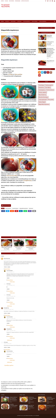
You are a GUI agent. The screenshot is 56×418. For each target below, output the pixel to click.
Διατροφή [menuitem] (19, 21)
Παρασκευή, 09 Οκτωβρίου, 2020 (8, 309)
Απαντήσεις (7, 269)
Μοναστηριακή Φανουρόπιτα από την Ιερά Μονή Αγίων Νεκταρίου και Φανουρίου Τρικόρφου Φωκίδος (51, 52)
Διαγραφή (8, 313)
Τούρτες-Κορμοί (42, 102)
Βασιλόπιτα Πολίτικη (51, 405)
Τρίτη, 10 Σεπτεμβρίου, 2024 (11, 285)
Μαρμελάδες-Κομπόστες (24, 208)
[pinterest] (52, 1)
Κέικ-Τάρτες (48, 87)
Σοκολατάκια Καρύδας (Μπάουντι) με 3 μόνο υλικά (51, 398)
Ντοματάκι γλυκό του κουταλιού (30, 248)
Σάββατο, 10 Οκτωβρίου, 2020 (11, 318)
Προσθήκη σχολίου (8, 365)
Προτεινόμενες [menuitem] (26, 21)
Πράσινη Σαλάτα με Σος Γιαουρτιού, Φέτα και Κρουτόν (13, 398)
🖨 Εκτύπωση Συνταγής (6, 205)
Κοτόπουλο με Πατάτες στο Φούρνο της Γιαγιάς (32, 398)
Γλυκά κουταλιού (50, 89)
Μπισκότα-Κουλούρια (43, 97)
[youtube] (54, 1)
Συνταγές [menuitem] (7, 21)
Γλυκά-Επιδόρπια (15, 208)
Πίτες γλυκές (51, 99)
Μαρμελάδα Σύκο (50, 60)
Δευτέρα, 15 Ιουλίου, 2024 (7, 343)
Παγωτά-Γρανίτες (42, 94)
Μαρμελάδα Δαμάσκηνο (49, 36)
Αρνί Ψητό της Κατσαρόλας (31, 406)
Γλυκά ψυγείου (41, 89)
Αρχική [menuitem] (2, 21)
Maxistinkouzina (7, 258)
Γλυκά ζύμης (41, 85)
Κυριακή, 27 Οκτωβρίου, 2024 (11, 296)
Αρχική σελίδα (3, 27)
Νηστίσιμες (8, 27)
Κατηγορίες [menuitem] (13, 21)
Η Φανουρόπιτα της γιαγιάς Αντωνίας (50, 43)
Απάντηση (12, 281)
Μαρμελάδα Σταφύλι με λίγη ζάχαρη (7, 248)
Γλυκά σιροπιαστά (42, 99)
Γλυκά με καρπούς (42, 92)
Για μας (6, 0)
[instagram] (50, 1)
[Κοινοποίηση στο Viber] (30, 211)
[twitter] (48, 1)
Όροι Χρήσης (11, 0)
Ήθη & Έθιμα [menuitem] (34, 21)
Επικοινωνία (17, 0)
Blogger (37, 415)
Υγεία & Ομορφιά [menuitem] (42, 21)
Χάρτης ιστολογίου (25, 0)
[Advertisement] (36, 11)
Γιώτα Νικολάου (5, 32)
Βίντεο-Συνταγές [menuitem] (5, 24)
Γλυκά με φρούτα (8, 208)
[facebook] (45, 1)
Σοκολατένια (41, 87)
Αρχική (2, 0)
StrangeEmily (6, 307)
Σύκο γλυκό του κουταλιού (18, 248)
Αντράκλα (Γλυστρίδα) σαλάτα (13, 405)
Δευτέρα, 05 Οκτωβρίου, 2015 (8, 259)
